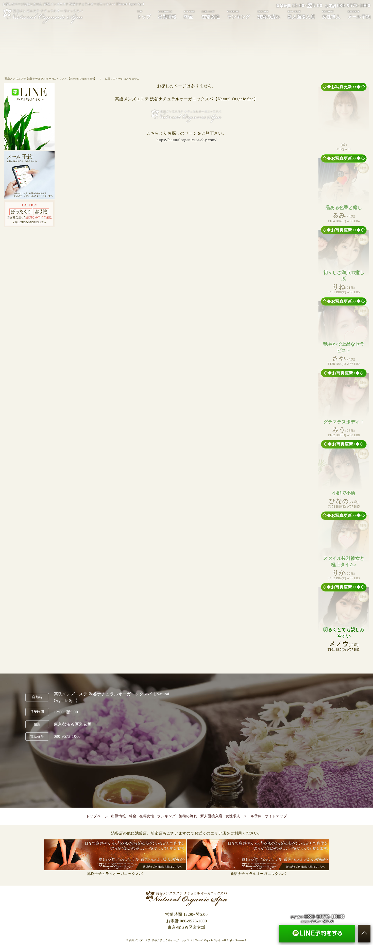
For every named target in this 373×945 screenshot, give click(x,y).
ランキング (238, 14)
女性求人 (233, 816)
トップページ (97, 816)
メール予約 (252, 816)
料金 (189, 14)
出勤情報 (167, 14)
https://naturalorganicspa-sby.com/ (186, 140)
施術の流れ (268, 14)
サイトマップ (276, 816)
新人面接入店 (301, 14)
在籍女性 (210, 14)
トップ (144, 14)
